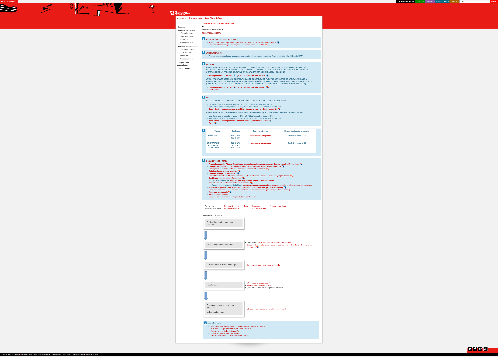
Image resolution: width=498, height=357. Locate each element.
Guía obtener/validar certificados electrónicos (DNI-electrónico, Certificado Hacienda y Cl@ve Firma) (249, 176)
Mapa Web (37, 354)
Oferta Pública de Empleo (214, 18)
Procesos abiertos (186, 43)
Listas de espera (186, 52)
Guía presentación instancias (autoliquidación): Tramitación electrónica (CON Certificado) (245, 166)
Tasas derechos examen (218, 195)
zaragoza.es (181, 18)
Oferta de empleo (186, 36)
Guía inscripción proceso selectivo (223, 171)
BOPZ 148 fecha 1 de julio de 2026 (251, 76)
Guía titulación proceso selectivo (222, 173)
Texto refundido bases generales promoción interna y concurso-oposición (238, 121)
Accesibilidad (46, 354)
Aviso (211, 123)
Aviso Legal (66, 354)
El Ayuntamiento (195, 18)
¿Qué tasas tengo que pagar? (258, 283)
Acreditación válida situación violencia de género (229, 183)
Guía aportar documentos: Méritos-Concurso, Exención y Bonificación (237, 169)
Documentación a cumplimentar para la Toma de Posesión (232, 197)
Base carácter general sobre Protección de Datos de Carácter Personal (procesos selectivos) (246, 187)
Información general (187, 33)
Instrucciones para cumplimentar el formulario (264, 265)
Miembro (56, 354)
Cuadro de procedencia (218, 192)
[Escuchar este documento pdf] (278, 42)
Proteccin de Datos (92, 354)
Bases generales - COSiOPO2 (220, 76)
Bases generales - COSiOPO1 (220, 87)
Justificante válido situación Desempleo (225, 178)
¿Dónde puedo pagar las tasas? (259, 285)
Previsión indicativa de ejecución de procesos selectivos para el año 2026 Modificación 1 (242, 42)
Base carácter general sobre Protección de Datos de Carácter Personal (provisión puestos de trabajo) (249, 190)
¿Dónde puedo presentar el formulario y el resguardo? (267, 309)
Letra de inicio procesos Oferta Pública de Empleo (229, 336)
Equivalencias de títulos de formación (224, 331)
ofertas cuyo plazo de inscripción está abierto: (274, 243)
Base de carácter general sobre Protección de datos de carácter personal (237, 326)
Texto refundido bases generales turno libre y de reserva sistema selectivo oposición (243, 109)
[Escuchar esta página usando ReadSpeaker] (203, 27)
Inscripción (184, 40)
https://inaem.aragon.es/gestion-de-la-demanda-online (252, 180)
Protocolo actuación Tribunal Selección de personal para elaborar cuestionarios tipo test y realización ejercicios (254, 164)
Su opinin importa (26, 354)
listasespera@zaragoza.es (260, 143)
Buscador (181, 27)
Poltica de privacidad (78, 354)
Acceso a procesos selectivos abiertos (225, 333)
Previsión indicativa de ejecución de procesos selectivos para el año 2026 (236, 45)
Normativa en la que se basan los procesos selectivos (230, 329)
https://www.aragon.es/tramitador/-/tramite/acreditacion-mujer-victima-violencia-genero (277, 185)
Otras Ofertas (184, 68)
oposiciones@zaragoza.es (260, 136)
